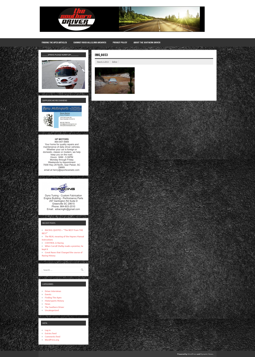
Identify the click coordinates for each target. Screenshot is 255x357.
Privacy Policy (120, 42)
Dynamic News (207, 354)
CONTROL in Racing (54, 242)
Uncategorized (52, 310)
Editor (114, 61)
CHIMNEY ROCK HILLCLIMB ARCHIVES (89, 42)
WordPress (192, 354)
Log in (48, 330)
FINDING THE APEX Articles (54, 42)
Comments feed (52, 336)
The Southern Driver (54, 307)
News (47, 303)
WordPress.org (52, 339)
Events (48, 294)
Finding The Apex (53, 297)
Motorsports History (54, 300)
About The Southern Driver (147, 42)
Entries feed (50, 333)
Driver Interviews (53, 291)
